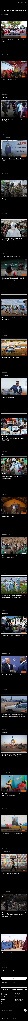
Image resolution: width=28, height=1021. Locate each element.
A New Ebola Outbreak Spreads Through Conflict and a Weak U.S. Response (13, 596)
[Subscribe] (25, 1010)
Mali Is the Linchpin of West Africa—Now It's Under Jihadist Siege (12, 755)
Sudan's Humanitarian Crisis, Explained (13, 953)
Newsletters (17, 996)
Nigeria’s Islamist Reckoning (10, 516)
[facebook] (2, 1019)
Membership (17, 993)
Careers (3, 996)
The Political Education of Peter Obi (12, 834)
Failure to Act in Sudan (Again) (11, 357)
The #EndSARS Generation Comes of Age (12, 40)
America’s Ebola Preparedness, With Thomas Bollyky (12, 477)
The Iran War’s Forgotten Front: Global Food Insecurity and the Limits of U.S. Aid (13, 715)
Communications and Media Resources (19, 1000)
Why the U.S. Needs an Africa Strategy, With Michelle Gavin (13, 556)
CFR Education (4, 997)
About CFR (3, 993)
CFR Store (17, 997)
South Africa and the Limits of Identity (13, 635)
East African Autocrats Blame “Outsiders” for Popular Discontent (13, 794)
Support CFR (4, 994)
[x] (16, 1019)
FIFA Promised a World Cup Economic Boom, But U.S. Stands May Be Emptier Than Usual (13, 438)
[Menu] (25, 2)
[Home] (2, 2)
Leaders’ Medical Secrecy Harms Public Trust (13, 160)
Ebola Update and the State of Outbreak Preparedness (13, 318)
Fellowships (17, 994)
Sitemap (3, 1003)
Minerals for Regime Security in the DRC (13, 675)
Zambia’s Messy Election (9, 80)
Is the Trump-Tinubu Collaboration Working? (12, 120)
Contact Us (3, 999)
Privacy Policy (4, 1001)
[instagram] (10, 1019)
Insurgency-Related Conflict (10, 199)
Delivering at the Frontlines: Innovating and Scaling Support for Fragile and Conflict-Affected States (14, 914)
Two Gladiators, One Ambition (10, 873)
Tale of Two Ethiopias (8, 397)
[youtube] (8, 1019)
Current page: (4, 982)
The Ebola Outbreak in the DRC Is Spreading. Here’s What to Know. (12, 239)
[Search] (22, 2)
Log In (18, 2)
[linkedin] (5, 1019)
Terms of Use (17, 1001)
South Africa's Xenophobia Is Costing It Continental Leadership (13, 279)
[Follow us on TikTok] (13, 1019)
